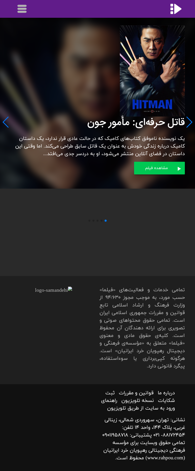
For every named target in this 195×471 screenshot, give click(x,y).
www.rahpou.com (165, 458)
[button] (106, 221)
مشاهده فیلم (156, 168)
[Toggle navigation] (22, 9)
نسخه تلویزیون (137, 400)
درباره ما (166, 393)
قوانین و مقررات (136, 393)
